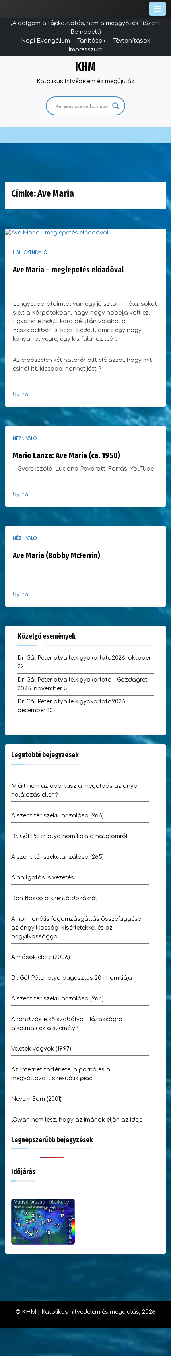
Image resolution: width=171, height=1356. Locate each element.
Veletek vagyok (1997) (41, 1049)
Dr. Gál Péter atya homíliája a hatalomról (69, 836)
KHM (85, 67)
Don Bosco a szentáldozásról (54, 898)
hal (25, 394)
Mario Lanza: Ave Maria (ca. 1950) (66, 455)
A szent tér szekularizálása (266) (57, 816)
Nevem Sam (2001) (36, 1099)
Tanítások (91, 41)
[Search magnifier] (115, 105)
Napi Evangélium (45, 41)
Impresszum (85, 50)
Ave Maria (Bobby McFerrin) (56, 555)
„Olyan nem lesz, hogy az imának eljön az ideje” (77, 1120)
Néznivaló (25, 438)
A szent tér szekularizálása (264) (57, 999)
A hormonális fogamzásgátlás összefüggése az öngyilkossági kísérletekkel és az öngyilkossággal (76, 928)
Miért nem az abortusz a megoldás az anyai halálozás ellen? (75, 790)
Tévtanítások (131, 41)
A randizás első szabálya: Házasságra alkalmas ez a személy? (66, 1023)
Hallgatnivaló (30, 252)
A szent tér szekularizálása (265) (57, 857)
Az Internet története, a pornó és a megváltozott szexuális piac (60, 1074)
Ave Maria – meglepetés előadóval (68, 269)
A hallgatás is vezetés (42, 878)
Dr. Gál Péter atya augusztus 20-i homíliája (71, 978)
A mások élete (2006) (40, 957)
